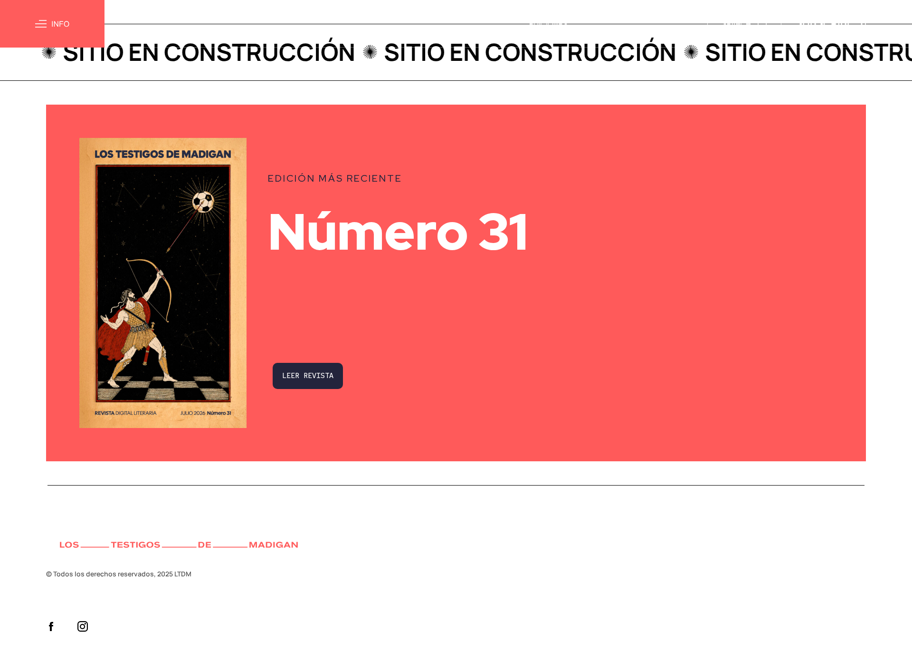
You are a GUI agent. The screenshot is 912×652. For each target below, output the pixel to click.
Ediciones (548, 24)
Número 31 (398, 232)
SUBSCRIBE (824, 23)
